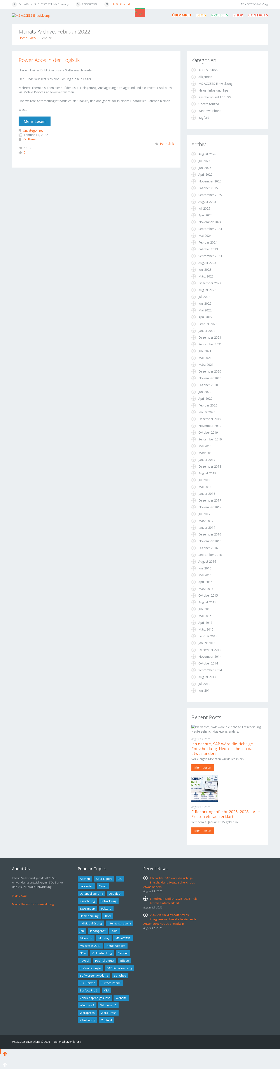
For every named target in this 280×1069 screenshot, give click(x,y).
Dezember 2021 (209, 337)
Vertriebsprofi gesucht (95, 998)
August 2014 (207, 677)
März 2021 (206, 364)
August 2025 (207, 202)
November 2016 (209, 541)
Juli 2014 (204, 684)
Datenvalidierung (91, 894)
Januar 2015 (206, 643)
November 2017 (209, 507)
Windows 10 (108, 1005)
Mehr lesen (35, 121)
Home (23, 38)
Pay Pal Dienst (104, 961)
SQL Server (87, 983)
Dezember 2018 (209, 466)
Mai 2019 (205, 446)
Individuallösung (91, 923)
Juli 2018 (204, 480)
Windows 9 (87, 1005)
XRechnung (87, 1020)
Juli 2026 (204, 161)
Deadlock (115, 894)
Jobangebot (97, 931)
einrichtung (87, 901)
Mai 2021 (205, 358)
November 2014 (209, 656)
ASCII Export (104, 879)
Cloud (103, 886)
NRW (83, 953)
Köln (114, 931)
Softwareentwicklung (94, 975)
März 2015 (206, 629)
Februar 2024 (207, 242)
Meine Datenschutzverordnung (33, 904)
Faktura (106, 908)
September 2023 (210, 256)
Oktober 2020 (208, 385)
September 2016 (210, 555)
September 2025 (210, 195)
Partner (123, 953)
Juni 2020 (204, 392)
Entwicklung (108, 901)
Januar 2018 (206, 493)
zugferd (203, 117)
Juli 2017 (204, 514)
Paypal (84, 961)
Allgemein (205, 77)
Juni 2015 (204, 609)
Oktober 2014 (208, 663)
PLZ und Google (90, 968)
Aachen (85, 879)
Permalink (167, 143)
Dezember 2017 (209, 500)
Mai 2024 (205, 235)
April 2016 (205, 582)
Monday (103, 938)
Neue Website (116, 946)
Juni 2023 (204, 269)
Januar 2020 (206, 412)
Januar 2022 (206, 331)
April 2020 (205, 398)
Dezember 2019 (209, 419)
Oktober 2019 (208, 432)
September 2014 (210, 670)
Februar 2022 (207, 324)
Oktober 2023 (208, 249)
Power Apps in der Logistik (49, 60)
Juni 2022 (204, 303)
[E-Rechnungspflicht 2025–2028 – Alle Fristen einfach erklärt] (204, 788)
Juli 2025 (204, 208)
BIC (120, 879)
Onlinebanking (102, 953)
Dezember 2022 (209, 283)
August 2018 (207, 473)
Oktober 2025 (208, 188)
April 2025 (205, 215)
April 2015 (205, 622)
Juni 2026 (204, 168)
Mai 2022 (205, 310)
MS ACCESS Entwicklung (215, 83)
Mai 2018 (205, 487)
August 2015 (207, 602)
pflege (124, 961)
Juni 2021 (204, 351)
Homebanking (89, 916)
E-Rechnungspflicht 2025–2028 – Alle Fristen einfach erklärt (225, 814)
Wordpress (87, 1013)
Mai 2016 (205, 575)
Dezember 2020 (209, 371)
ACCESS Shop (208, 70)
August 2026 (207, 154)
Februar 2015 (207, 636)
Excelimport (87, 908)
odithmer (30, 139)
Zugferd (106, 1020)
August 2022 (207, 290)
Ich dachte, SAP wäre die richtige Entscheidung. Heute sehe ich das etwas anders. (222, 748)
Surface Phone (111, 983)
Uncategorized (33, 130)
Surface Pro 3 (89, 990)
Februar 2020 (207, 405)
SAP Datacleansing (119, 968)
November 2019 (209, 426)
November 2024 (209, 222)
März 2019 (206, 453)
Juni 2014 (204, 690)
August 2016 (207, 561)
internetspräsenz (119, 923)
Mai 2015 (205, 616)
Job (82, 931)
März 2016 (206, 589)
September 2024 (210, 229)
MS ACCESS (123, 938)
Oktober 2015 (208, 595)
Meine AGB (19, 896)
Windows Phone (209, 111)
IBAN (108, 916)
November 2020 (209, 378)
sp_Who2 (120, 975)
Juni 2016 (204, 568)
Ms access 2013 (90, 946)
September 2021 (210, 344)
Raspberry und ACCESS (214, 97)
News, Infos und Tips (213, 90)
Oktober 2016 (208, 548)
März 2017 (206, 521)
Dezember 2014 (209, 650)
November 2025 (209, 181)
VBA (106, 990)
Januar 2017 (206, 527)
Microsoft (86, 938)
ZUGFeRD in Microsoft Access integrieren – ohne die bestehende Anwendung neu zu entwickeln (169, 919)
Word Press (108, 1013)
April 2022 (205, 317)
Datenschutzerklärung (67, 1042)
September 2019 (210, 439)
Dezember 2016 (209, 534)
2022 (33, 38)
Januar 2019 (206, 460)
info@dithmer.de (121, 4)
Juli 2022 (204, 297)
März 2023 (206, 276)
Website (121, 998)
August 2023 (207, 263)
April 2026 (205, 174)
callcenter (86, 886)
